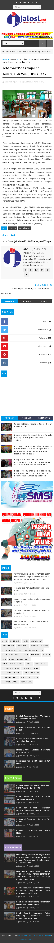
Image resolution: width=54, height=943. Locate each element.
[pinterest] (31, 698)
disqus (44, 301)
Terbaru (27, 418)
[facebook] (16, 2)
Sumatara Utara (31, 673)
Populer (10, 418)
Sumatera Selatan (29, 677)
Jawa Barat (36, 641)
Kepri (25, 655)
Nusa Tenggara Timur (12, 664)
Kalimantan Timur (10, 655)
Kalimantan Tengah (34, 650)
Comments (44, 418)
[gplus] (24, 2)
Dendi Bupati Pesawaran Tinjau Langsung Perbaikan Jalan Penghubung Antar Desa (33, 916)
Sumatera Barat (9, 677)
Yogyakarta (26, 682)
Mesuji (13, 59)
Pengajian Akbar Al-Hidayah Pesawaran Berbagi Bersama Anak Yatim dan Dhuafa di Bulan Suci (32, 462)
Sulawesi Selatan (10, 668)
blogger (27, 301)
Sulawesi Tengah (30, 668)
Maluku (46, 655)
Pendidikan (23, 59)
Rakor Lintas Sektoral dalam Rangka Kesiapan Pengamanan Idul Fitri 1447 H (33, 437)
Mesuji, (30, 82)
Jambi (25, 641)
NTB (4, 659)
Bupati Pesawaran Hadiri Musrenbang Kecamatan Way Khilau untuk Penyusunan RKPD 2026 (33, 890)
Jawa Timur (22, 646)
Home (4, 59)
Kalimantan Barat (39, 646)
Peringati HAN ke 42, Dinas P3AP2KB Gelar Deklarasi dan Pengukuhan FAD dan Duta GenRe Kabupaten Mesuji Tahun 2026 (32, 576)
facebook (9, 301)
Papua (29, 664)
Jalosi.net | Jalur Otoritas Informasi (34, 936)
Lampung (35, 655)
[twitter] (20, 2)
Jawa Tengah (8, 646)
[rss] (36, 2)
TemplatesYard (26, 940)
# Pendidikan (24, 228)
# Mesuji (12, 228)
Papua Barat (41, 664)
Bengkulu (15, 641)
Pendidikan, (39, 82)
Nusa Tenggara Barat (19, 659)
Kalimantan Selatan (11, 650)
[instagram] (32, 2)
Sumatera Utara (9, 682)
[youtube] (28, 2)
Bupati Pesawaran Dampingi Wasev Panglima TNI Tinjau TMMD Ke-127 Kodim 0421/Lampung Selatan (32, 473)
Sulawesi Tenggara (11, 673)
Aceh (4, 641)
